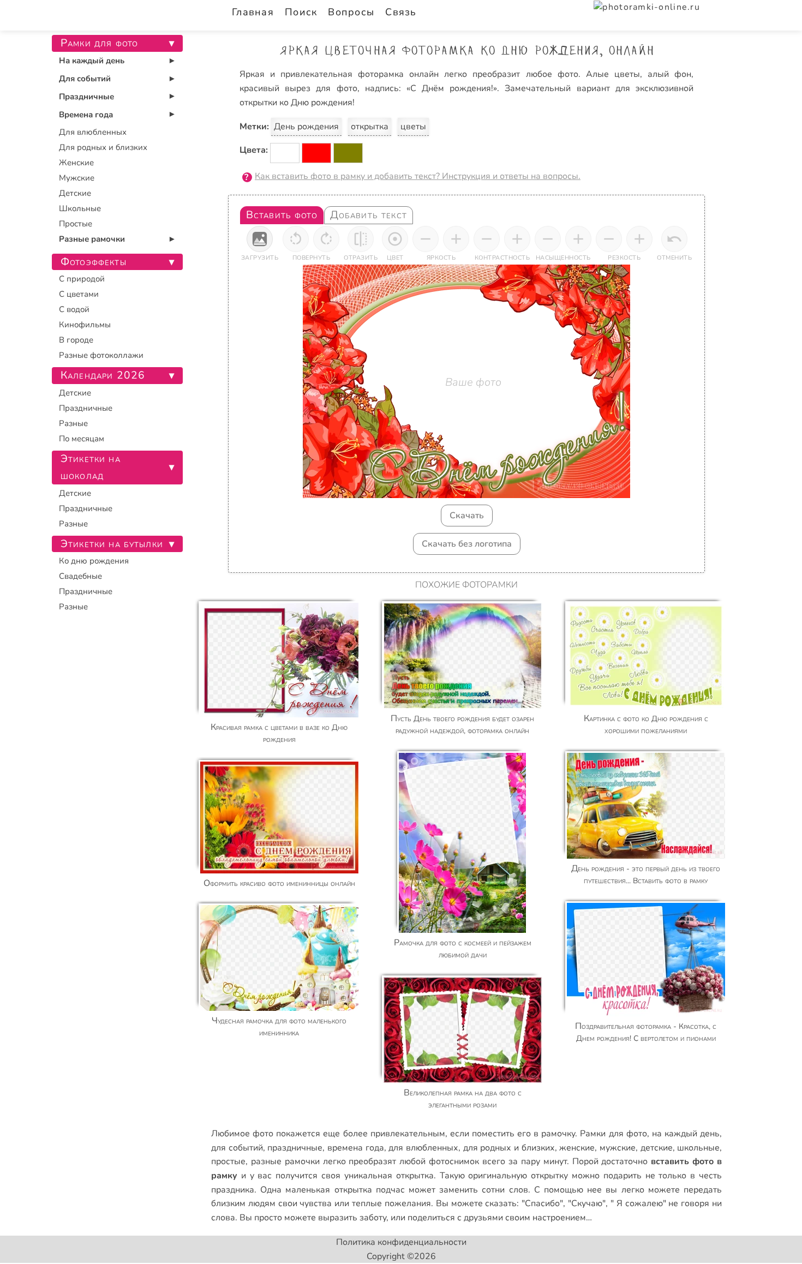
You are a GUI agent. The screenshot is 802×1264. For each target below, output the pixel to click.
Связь (400, 12)
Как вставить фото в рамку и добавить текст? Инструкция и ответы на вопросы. (417, 176)
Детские (75, 193)
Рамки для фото (613, 1134)
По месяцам (81, 438)
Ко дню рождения (94, 560)
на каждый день (686, 1134)
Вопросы (351, 12)
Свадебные (80, 576)
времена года (355, 1148)
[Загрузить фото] (260, 239)
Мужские (76, 177)
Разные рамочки (92, 238)
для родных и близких (509, 1148)
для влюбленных (423, 1148)
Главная (253, 12)
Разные (73, 423)
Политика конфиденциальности (401, 1242)
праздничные (294, 1148)
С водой (74, 309)
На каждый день (91, 60)
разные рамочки (285, 1161)
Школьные (80, 208)
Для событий (85, 78)
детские (657, 1148)
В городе (76, 339)
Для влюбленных (93, 132)
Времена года (86, 114)
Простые (75, 223)
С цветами (79, 294)
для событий (237, 1148)
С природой (82, 278)
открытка (369, 127)
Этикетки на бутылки (112, 544)
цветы (413, 127)
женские (577, 1148)
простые (228, 1161)
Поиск (301, 12)
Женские (76, 162)
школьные (698, 1148)
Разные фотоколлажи (101, 355)
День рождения (306, 127)
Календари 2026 (103, 375)
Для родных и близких (103, 147)
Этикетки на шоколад (91, 467)
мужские (618, 1148)
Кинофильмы (85, 324)
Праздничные (86, 96)
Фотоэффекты (94, 262)
